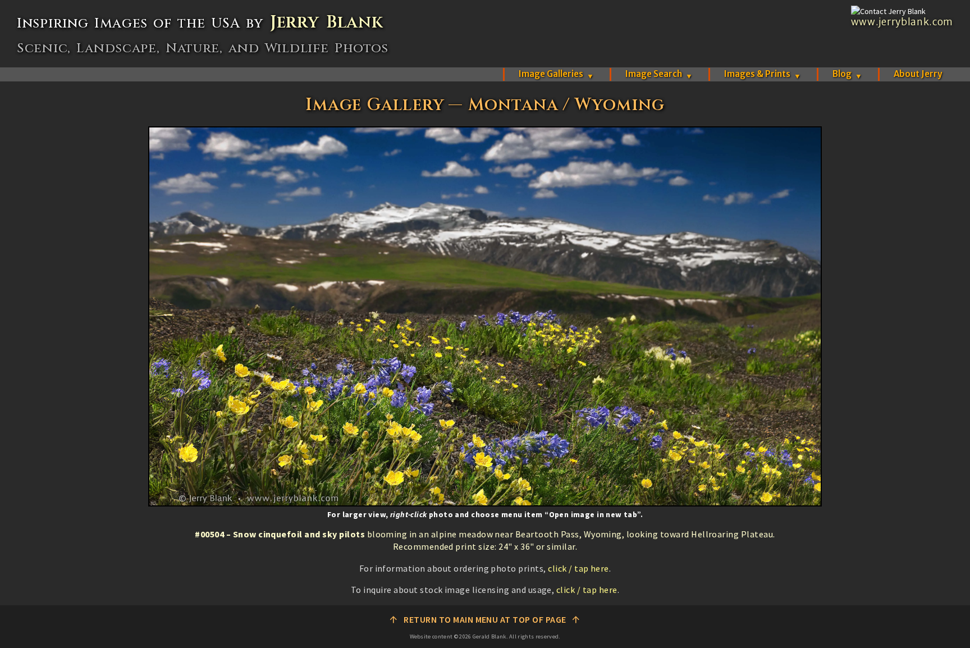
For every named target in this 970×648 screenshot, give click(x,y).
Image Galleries (556, 74)
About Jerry (918, 74)
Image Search (659, 74)
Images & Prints (762, 74)
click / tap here (578, 568)
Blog (847, 74)
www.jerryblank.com (902, 22)
